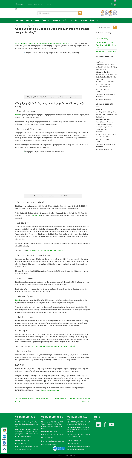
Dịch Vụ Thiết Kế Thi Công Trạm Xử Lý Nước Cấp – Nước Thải (106, 45)
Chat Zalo (4, 439)
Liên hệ (91, 20)
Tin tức (74, 20)
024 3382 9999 (39, 4)
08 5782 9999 (48, 4)
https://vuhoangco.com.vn (23, 449)
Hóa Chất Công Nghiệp (22, 26)
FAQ (97, 20)
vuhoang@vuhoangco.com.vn (25, 4)
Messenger (4, 445)
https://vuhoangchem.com (75, 449)
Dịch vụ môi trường (60, 20)
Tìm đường (4, 433)
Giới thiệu (28, 20)
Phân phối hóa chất (42, 20)
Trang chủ (19, 20)
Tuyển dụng (83, 20)
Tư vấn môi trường (102, 39)
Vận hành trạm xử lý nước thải (106, 51)
